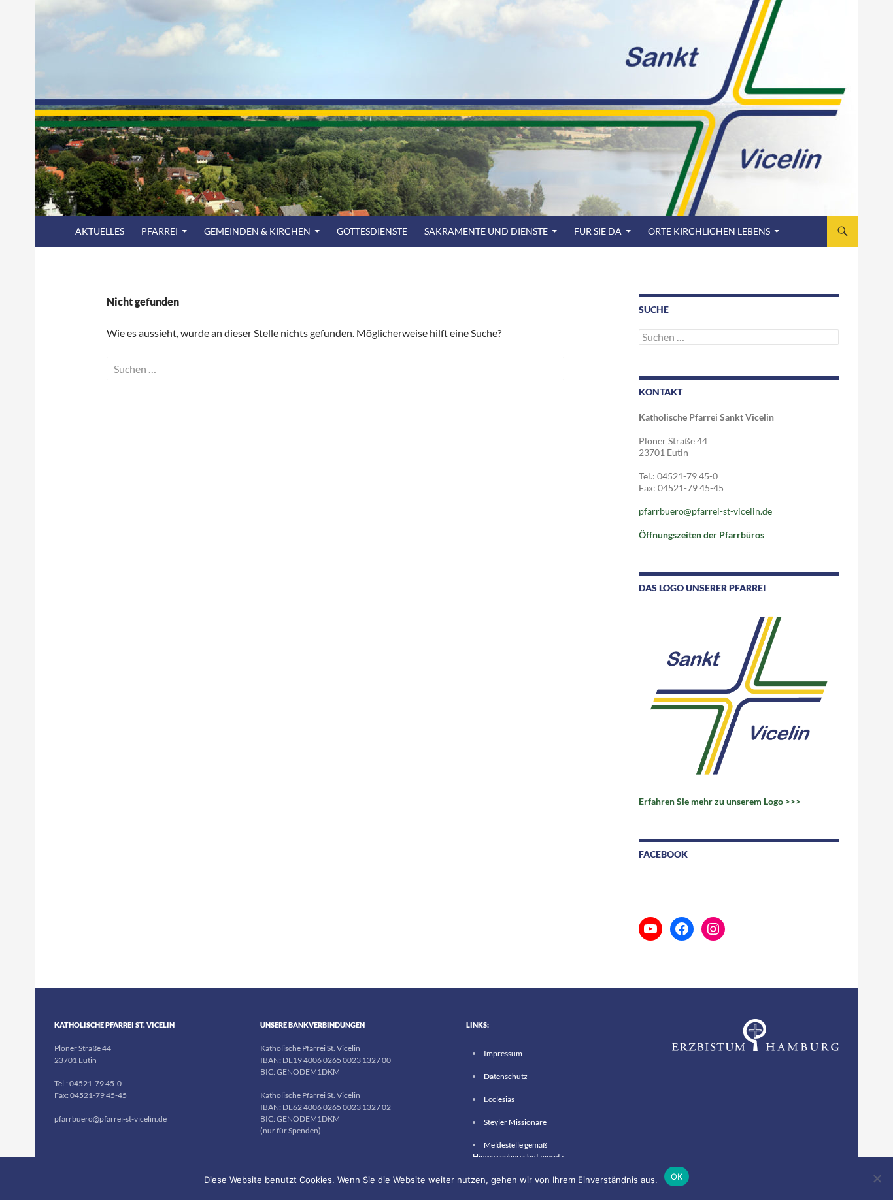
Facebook (663, 854)
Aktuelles (99, 230)
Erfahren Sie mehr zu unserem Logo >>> (720, 801)
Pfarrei (159, 230)
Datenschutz (506, 1076)
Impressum (503, 1053)
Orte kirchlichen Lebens (709, 230)
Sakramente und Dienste (486, 230)
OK (677, 1176)
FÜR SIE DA (598, 230)
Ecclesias (499, 1099)
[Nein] (876, 1178)
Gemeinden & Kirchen (257, 230)
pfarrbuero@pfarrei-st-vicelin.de (705, 511)
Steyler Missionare (515, 1122)
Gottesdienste (372, 230)
